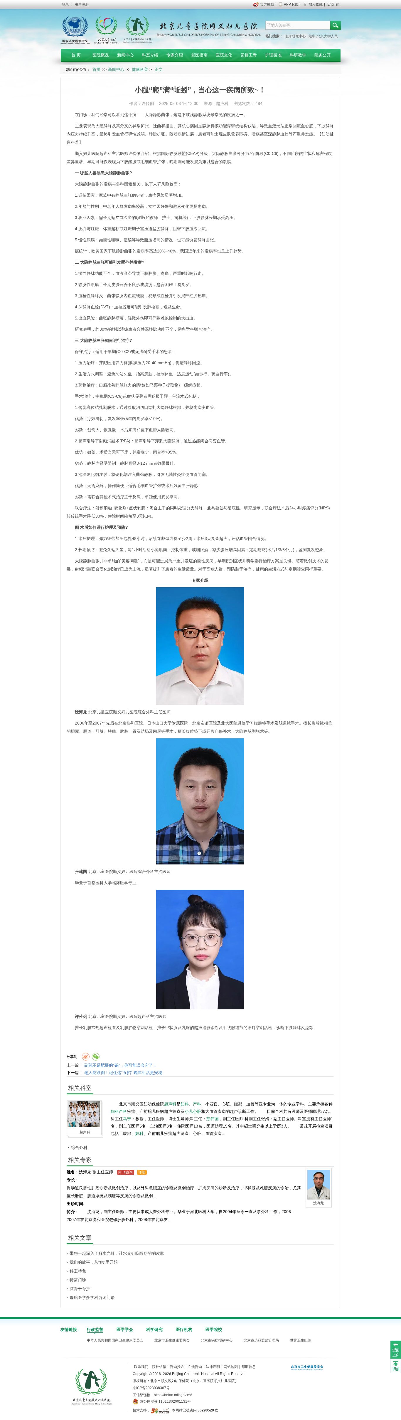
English (333, 4)
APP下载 (291, 4)
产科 (197, 1104)
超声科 (106, 153)
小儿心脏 (193, 1111)
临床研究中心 (295, 36)
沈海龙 (81, 712)
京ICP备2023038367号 (151, 1388)
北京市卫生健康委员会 (172, 1340)
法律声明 (213, 1367)
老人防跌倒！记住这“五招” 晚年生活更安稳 (123, 1072)
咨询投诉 (177, 1367)
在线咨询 (195, 1367)
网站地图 (231, 1367)
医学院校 (213, 1329)
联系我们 (141, 1367)
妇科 (185, 1104)
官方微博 (267, 4)
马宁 (127, 1118)
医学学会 (125, 1329)
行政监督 (95, 1329)
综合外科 (79, 1147)
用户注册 (82, 4)
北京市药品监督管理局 (261, 1340)
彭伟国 (212, 1118)
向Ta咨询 (125, 1172)
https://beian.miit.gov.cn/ (173, 1395)
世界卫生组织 (300, 1340)
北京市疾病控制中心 (216, 1340)
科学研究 (154, 1329)
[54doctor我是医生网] (160, 1410)
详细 (141, 1172)
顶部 (395, 1365)
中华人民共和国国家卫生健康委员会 (115, 1340)
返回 (395, 1349)
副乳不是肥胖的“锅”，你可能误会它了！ (120, 1065)
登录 (65, 4)
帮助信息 (249, 1367)
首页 (96, 69)
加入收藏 (316, 4)
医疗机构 (184, 1329)
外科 (150, 712)
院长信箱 (159, 1367)
